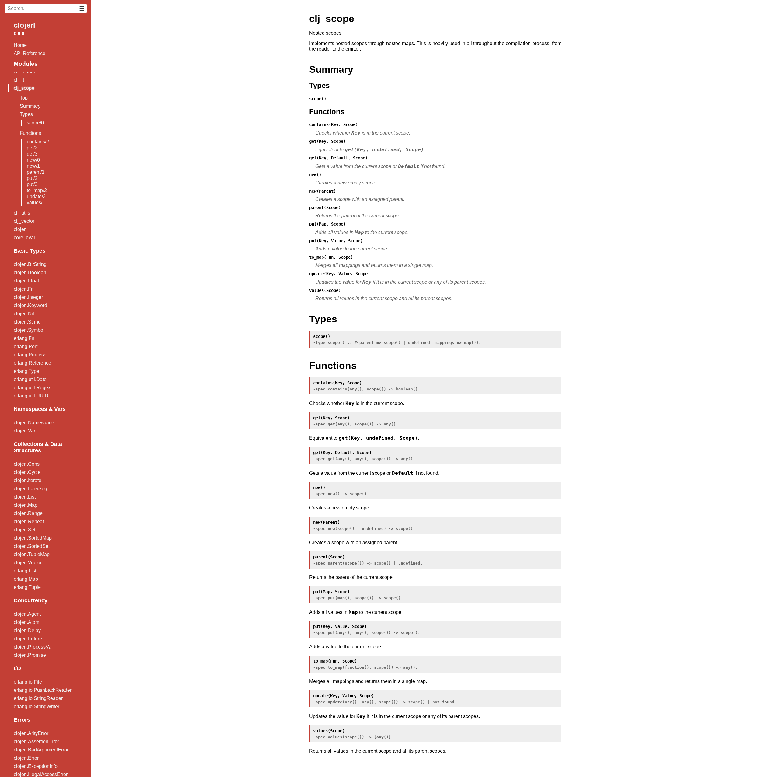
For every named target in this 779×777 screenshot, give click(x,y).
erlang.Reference (32, 363)
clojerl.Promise (30, 655)
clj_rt (19, 79)
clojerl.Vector (28, 562)
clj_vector (24, 221)
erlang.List (25, 570)
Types (26, 114)
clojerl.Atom (26, 622)
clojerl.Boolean (30, 272)
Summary (30, 106)
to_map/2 (37, 190)
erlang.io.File (28, 681)
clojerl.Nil (24, 313)
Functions (30, 133)
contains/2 (38, 141)
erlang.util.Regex (32, 387)
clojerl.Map (25, 505)
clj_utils (22, 212)
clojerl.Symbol (29, 330)
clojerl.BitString (30, 264)
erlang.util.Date (30, 379)
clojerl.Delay (27, 630)
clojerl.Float (26, 280)
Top (24, 97)
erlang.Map (26, 579)
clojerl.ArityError (31, 733)
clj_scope (24, 88)
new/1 (33, 166)
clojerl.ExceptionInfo (36, 766)
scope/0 (35, 122)
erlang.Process (30, 354)
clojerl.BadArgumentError (41, 749)
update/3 (36, 196)
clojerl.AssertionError (36, 741)
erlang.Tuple (27, 587)
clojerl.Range (28, 513)
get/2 (32, 147)
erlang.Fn (24, 338)
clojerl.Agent (27, 614)
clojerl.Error (26, 758)
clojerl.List (25, 496)
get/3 (32, 153)
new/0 (33, 160)
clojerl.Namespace (34, 422)
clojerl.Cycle (27, 472)
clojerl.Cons (27, 464)
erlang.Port (25, 346)
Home (20, 45)
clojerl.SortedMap (33, 538)
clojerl (24, 25)
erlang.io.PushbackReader (43, 690)
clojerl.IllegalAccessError (41, 774)
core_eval (24, 237)
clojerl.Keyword (30, 305)
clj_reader (24, 71)
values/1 (36, 202)
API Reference (29, 53)
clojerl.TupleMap (32, 554)
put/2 (32, 178)
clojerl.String (27, 321)
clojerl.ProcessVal (33, 646)
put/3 (32, 184)
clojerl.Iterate (27, 480)
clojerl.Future (28, 638)
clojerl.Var (24, 430)
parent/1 (35, 172)
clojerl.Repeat (29, 521)
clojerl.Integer (28, 297)
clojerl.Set (24, 529)
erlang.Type (26, 371)
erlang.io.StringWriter (36, 706)
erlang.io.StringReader (38, 698)
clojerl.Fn (24, 289)
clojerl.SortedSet (32, 546)
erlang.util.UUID (31, 395)
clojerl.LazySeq (30, 488)
